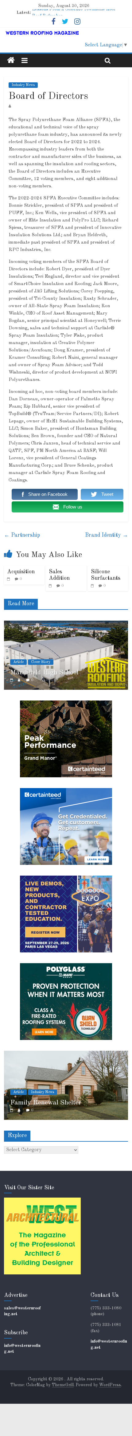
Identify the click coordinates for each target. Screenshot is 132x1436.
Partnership (22, 535)
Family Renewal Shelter (45, 1102)
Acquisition (21, 572)
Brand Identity (106, 535)
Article (18, 662)
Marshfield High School (44, 672)
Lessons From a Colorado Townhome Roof (73, 12)
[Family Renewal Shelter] (66, 1054)
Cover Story (40, 662)
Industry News (23, 85)
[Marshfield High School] (66, 624)
